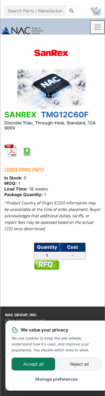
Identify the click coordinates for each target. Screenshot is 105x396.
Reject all (79, 364)
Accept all (33, 364)
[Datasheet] (10, 150)
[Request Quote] (46, 265)
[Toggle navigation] (97, 27)
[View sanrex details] (51, 53)
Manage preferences (56, 379)
